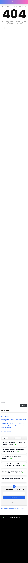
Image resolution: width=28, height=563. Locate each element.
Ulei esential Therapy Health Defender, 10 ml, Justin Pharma (13, 450)
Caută (3, 402)
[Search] (25, 2)
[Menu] (2, 2)
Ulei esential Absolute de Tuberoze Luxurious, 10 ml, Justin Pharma (12, 464)
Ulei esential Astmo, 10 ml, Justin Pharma (12, 423)
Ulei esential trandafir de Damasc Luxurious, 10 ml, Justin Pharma (12, 472)
